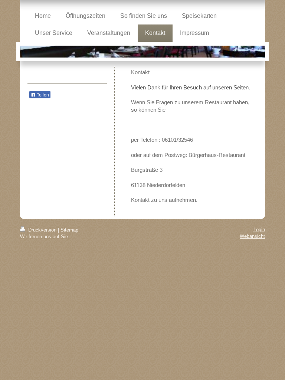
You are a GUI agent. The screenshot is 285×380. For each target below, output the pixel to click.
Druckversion (42, 230)
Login (259, 229)
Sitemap (69, 230)
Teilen (42, 95)
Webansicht (252, 236)
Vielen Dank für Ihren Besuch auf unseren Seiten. (190, 87)
